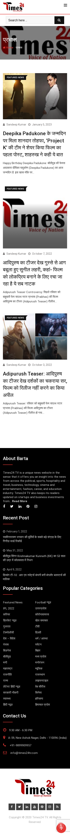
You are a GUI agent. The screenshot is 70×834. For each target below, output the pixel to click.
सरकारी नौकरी (10, 692)
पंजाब (6, 644)
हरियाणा (39, 698)
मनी (5, 662)
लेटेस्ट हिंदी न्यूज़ (11, 686)
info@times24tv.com (24, 753)
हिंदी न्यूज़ (8, 704)
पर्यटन (38, 644)
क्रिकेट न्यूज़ (10, 620)
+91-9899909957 (20, 745)
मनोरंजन (39, 662)
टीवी (37, 626)
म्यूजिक (38, 668)
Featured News (13, 602)
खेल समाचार (41, 620)
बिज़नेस (7, 650)
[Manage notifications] (61, 825)
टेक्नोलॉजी (8, 632)
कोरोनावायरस (42, 614)
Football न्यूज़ (43, 602)
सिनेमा (38, 692)
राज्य (5, 680)
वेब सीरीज (40, 686)
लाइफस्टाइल (41, 680)
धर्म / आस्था (41, 638)
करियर (6, 614)
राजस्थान (40, 674)
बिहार (37, 650)
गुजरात (6, 626)
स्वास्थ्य (6, 698)
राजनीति (7, 674)
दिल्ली (38, 632)
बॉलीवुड (7, 656)
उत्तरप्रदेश (40, 608)
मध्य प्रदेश (40, 656)
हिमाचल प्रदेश (42, 704)
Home (9, 47)
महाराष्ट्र (7, 668)
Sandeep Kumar (16, 124)
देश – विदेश (9, 638)
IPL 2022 (8, 608)
